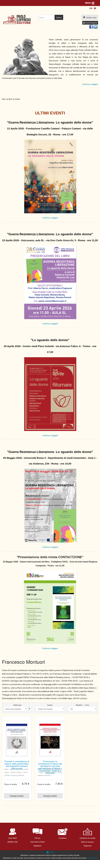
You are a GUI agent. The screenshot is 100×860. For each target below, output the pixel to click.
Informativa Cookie (37, 842)
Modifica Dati (13, 842)
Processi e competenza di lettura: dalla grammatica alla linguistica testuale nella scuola (16, 765)
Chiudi (51, 852)
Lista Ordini (12, 838)
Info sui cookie (92, 858)
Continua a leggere (90, 84)
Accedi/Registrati (91, 23)
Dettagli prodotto (17, 795)
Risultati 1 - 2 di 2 (82, 705)
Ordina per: (17, 705)
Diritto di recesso (87, 842)
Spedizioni (37, 845)
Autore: (50, 705)
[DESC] (29, 708)
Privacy (37, 838)
